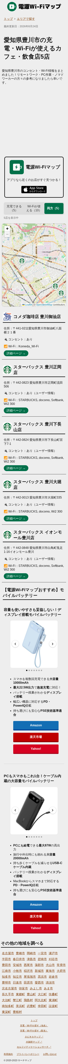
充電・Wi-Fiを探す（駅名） (34, 1030)
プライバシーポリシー (28, 1054)
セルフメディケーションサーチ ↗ (34, 1047)
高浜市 (42, 976)
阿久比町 (41, 1000)
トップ (8, 18)
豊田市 (6, 965)
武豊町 (31, 1006)
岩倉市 (53, 976)
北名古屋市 (9, 988)
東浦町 (53, 1000)
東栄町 (6, 1011)
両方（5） (54, 208)
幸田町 (42, 1006)
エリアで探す (26, 18)
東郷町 (20, 994)
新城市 (39, 970)
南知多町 (8, 1006)
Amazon (36, 725)
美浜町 (20, 1006)
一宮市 (42, 953)
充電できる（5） (14, 208)
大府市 (61, 970)
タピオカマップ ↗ (34, 1036)
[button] (61, 293)
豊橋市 (20, 953)
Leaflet (28, 304)
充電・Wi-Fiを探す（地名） (34, 1025)
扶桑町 (53, 994)
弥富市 (23, 988)
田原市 (28, 982)
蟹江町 (17, 1000)
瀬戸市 (53, 953)
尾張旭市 (30, 976)
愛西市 (39, 982)
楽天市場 (36, 736)
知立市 (17, 976)
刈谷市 (53, 959)
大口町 (42, 994)
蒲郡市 (39, 965)
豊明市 (6, 982)
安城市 (17, 965)
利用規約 (8, 1054)
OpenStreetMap (44, 304)
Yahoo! (36, 748)
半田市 (6, 959)
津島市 (31, 959)
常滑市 (61, 965)
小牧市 (17, 970)
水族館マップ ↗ (34, 1042)
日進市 (17, 982)
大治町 (6, 1000)
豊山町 (31, 994)
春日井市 (19, 959)
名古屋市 (8, 953)
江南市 (6, 970)
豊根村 (17, 1011)
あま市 (48, 988)
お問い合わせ (50, 1054)
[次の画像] (52, 643)
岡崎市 (31, 953)
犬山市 (50, 965)
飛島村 (28, 1000)
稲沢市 (28, 970)
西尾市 (28, 965)
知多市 (6, 976)
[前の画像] (15, 643)
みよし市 (36, 988)
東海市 (50, 970)
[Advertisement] (34, 121)
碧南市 (42, 959)
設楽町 (53, 1006)
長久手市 (8, 994)
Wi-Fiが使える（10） (34, 208)
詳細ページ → (16, 353)
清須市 (50, 982)
